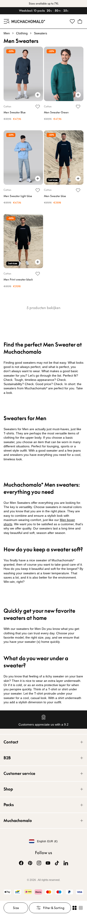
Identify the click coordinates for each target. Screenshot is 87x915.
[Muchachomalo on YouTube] (48, 863)
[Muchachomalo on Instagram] (39, 863)
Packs (9, 804)
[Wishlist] (72, 21)
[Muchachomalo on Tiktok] (57, 863)
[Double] (74, 908)
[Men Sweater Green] (63, 74)
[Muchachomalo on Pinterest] (30, 863)
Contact (11, 742)
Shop (8, 789)
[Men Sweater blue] (63, 157)
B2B (7, 757)
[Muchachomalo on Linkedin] (66, 863)
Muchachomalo (18, 820)
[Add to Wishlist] (37, 106)
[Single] (80, 908)
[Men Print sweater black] (23, 241)
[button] (6, 21)
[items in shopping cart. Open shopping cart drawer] (79, 21)
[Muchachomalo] (28, 21)
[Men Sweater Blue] (23, 74)
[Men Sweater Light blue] (23, 157)
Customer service (19, 773)
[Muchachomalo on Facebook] (21, 863)
